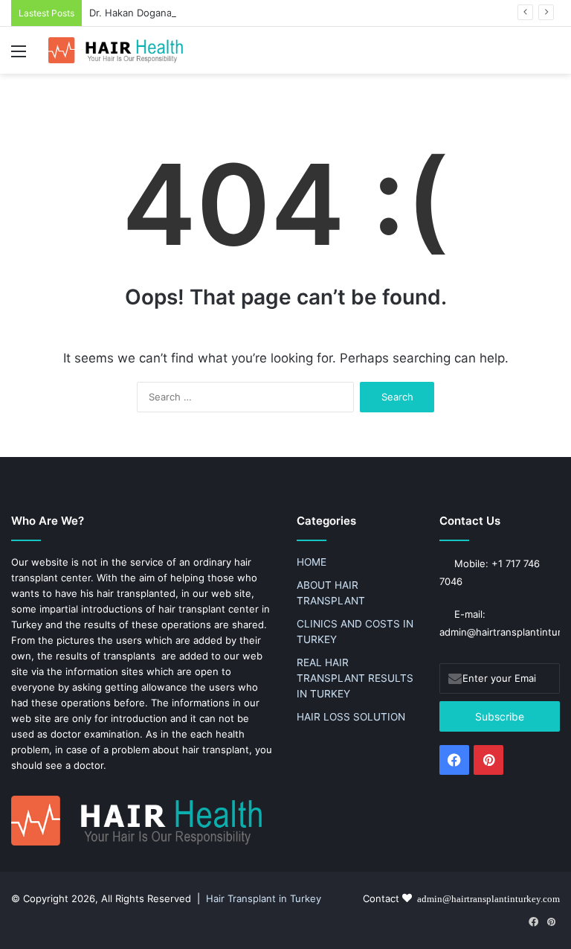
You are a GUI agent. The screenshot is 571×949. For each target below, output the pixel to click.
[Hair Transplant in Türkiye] (119, 50)
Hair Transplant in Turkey (263, 898)
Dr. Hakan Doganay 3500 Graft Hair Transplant (196, 13)
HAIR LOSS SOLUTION (351, 717)
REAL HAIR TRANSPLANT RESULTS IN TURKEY (355, 678)
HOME (311, 562)
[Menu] (18, 56)
